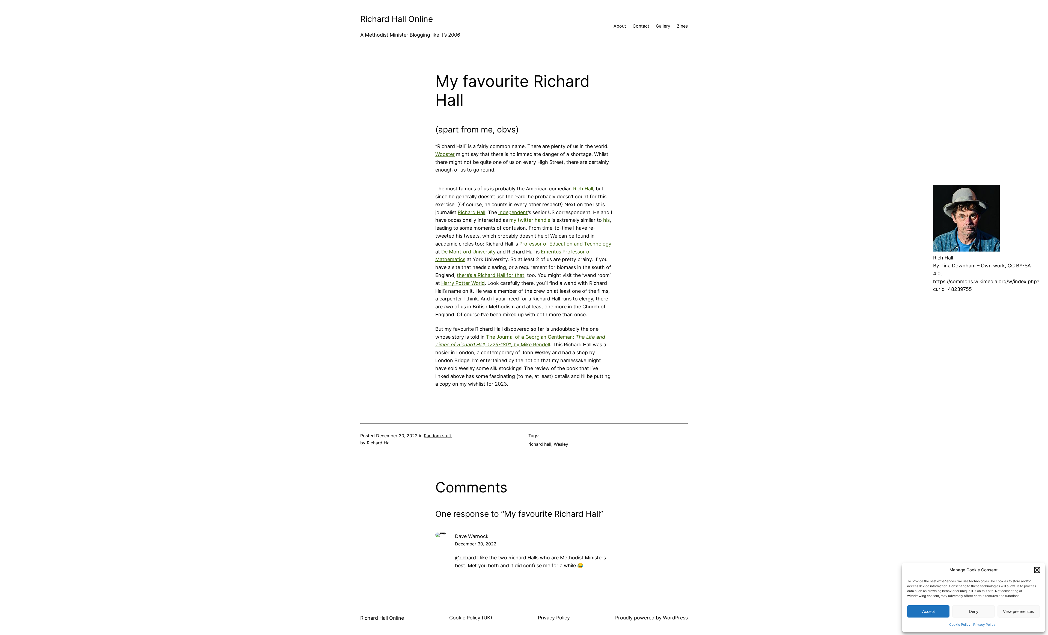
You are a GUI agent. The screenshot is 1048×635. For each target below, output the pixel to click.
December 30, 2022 (475, 544)
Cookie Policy (959, 624)
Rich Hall (583, 188)
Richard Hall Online (396, 19)
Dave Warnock (472, 536)
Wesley (561, 444)
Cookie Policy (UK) (470, 618)
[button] (1037, 570)
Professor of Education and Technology (565, 244)
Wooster (445, 154)
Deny (973, 611)
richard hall (539, 444)
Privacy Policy (984, 624)
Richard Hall (471, 212)
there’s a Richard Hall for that (490, 275)
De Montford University (468, 252)
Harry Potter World (463, 283)
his (606, 220)
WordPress (675, 618)
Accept (928, 611)
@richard (465, 557)
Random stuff (438, 435)
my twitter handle (529, 220)
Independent (513, 212)
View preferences (1018, 611)
